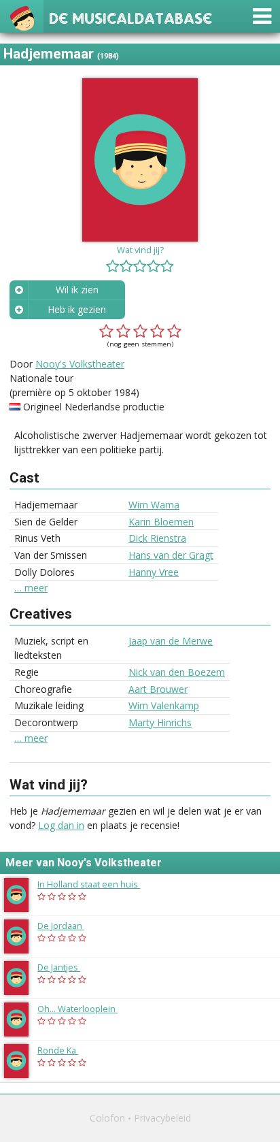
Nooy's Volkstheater (79, 363)
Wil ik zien (77, 289)
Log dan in (61, 825)
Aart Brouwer (158, 689)
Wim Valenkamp (163, 705)
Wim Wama (153, 504)
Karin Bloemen (161, 521)
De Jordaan (67, 925)
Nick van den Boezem (176, 672)
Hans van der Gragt (170, 555)
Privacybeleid (162, 1117)
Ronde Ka (64, 1050)
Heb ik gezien (77, 309)
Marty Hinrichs (160, 722)
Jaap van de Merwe (170, 640)
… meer (31, 588)
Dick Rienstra (157, 538)
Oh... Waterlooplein (84, 1008)
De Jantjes (65, 967)
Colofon (107, 1117)
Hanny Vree (153, 572)
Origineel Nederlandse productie (93, 406)
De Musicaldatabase (130, 16)
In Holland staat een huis (95, 884)
